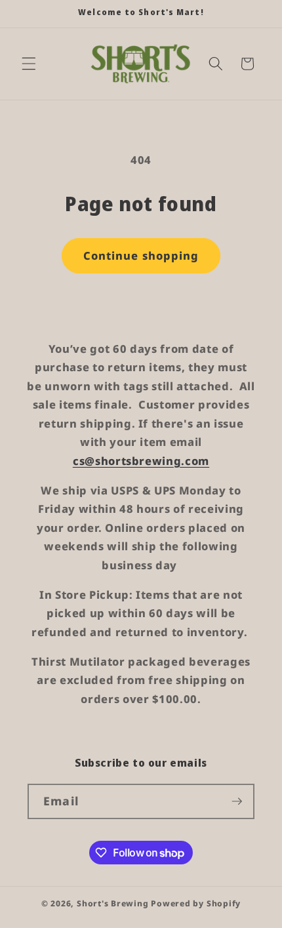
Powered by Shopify (196, 903)
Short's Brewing (113, 903)
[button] (29, 63)
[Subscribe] (236, 801)
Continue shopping (141, 255)
